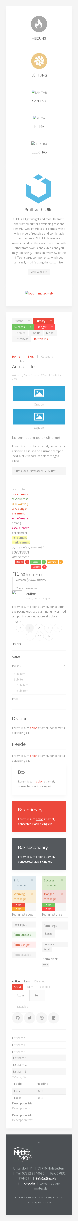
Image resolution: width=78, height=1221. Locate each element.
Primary (40, 321)
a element (18, 513)
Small (47, 949)
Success (19, 327)
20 (39, 636)
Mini (45, 964)
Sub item (19, 674)
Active (16, 656)
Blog (31, 356)
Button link (41, 339)
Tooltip (35, 333)
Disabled (20, 333)
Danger (41, 327)
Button (18, 321)
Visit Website (39, 272)
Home (16, 356)
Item (15, 699)
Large (48, 933)
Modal (50, 333)
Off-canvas (21, 339)
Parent (16, 665)
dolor (33, 728)
